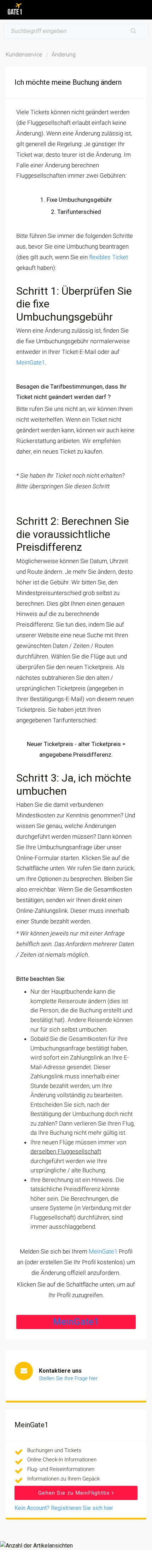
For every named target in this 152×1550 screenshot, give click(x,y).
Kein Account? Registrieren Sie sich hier (63, 1508)
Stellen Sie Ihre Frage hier (68, 1378)
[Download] (63, 793)
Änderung (64, 54)
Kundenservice (24, 54)
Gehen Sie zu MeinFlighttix (74, 1493)
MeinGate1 (30, 362)
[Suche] (133, 31)
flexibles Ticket (108, 257)
